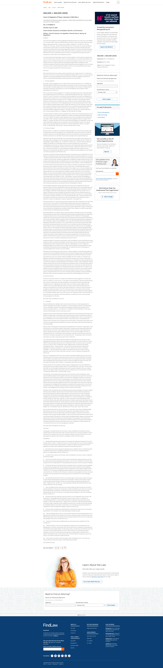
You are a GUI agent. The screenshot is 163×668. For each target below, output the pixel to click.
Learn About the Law (91, 636)
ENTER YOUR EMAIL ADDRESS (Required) (52, 646)
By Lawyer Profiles (74, 645)
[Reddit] (66, 656)
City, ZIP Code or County (103, 89)
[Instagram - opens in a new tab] (62, 656)
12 (43, 525)
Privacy (49, 664)
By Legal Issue (74, 643)
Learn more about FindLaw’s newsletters (104, 178)
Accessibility (73, 630)
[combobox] (107, 86)
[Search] (118, 2)
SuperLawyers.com (110, 633)
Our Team (73, 628)
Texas (49, 7)
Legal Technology (102, 115)
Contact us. (55, 635)
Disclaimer (55, 664)
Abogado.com (109, 638)
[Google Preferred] (69, 656)
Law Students (101, 117)
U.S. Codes (89, 643)
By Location (73, 640)
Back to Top (82, 615)
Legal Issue (100, 83)
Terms (44, 664)
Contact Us (73, 633)
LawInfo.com (108, 643)
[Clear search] (116, 92)
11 (43, 521)
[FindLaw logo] (48, 2)
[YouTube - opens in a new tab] (55, 656)
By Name (72, 647)
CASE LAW (45, 7)
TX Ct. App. (54, 7)
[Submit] (117, 173)
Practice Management (104, 112)
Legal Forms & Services (92, 628)
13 (43, 538)
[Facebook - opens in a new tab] (52, 656)
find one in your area (97, 576)
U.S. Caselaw (89, 640)
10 (43, 513)
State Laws (89, 638)
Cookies (60, 664)
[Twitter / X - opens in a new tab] (59, 656)
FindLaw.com (108, 628)
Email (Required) (99, 171)
